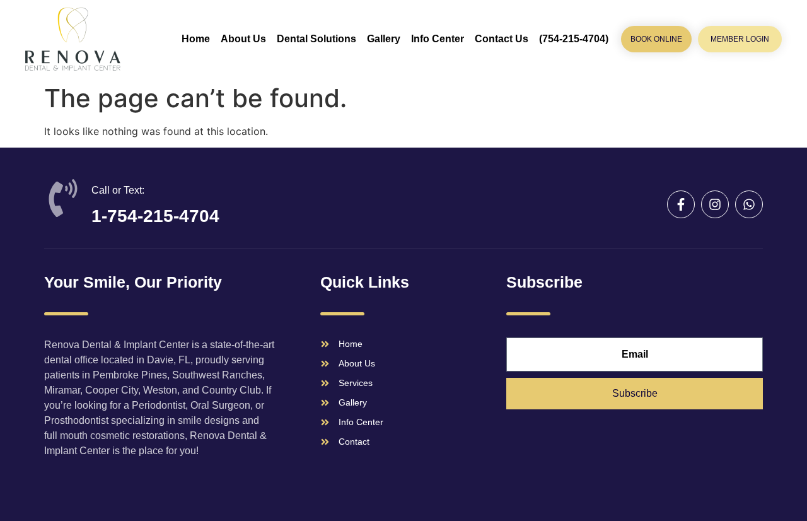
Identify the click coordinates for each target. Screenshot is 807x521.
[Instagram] (715, 204)
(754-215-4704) (573, 38)
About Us (243, 38)
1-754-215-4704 (155, 216)
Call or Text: (117, 190)
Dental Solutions (316, 38)
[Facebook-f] (681, 204)
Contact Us (501, 38)
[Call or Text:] (63, 198)
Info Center (437, 38)
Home (196, 38)
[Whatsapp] (749, 204)
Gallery (383, 38)
